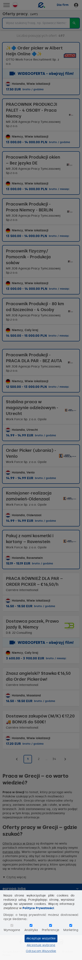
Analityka (31, 930)
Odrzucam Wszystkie (41, 951)
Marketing (70, 930)
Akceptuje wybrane (41, 945)
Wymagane (12, 930)
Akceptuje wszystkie (41, 938)
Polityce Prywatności (38, 908)
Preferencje (50, 930)
